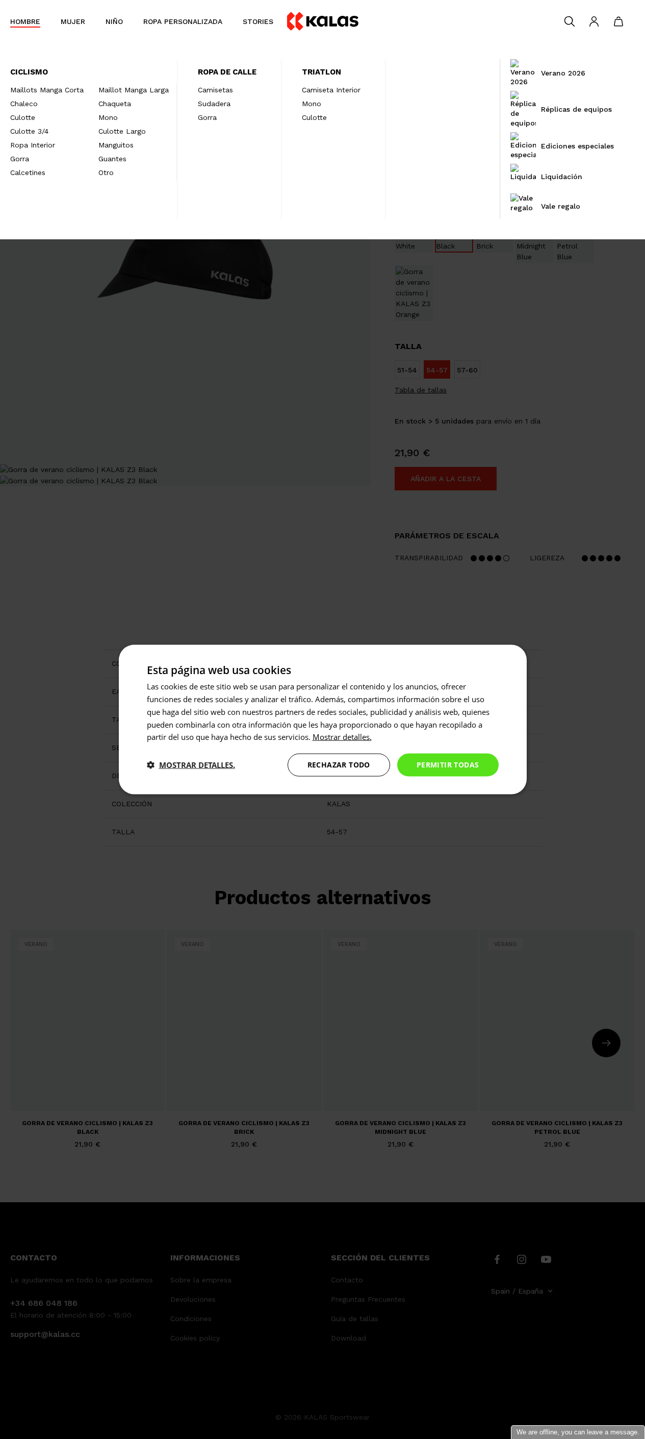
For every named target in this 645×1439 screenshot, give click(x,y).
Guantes (112, 159)
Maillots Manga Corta (47, 90)
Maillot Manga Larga (133, 90)
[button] (191, 765)
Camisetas (215, 90)
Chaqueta (114, 104)
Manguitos (116, 145)
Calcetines (27, 172)
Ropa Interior (32, 145)
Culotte (22, 117)
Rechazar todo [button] (338, 765)
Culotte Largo (122, 131)
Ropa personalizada (182, 21)
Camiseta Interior (331, 90)
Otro (106, 172)
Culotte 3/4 (29, 131)
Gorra (19, 159)
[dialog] (323, 720)
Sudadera (214, 104)
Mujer (73, 21)
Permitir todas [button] (448, 765)
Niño (114, 21)
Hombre (25, 21)
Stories (258, 21)
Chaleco (24, 104)
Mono (108, 117)
